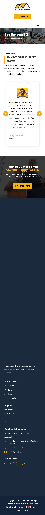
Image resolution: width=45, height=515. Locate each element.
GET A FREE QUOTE (22, 186)
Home (7, 39)
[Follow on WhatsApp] (24, 463)
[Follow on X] (10, 463)
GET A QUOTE (22, 16)
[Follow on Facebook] (6, 463)
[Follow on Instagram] (15, 463)
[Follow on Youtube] (19, 463)
